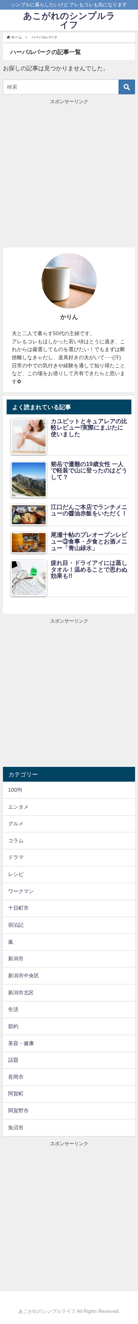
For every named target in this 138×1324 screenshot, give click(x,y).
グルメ (16, 823)
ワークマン (21, 891)
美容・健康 (21, 1043)
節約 (13, 1026)
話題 (13, 1059)
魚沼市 (16, 1127)
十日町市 (18, 907)
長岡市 (16, 1076)
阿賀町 (16, 1093)
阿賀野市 (18, 1110)
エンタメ (18, 806)
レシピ (16, 874)
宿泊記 (16, 924)
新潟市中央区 (23, 975)
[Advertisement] (69, 174)
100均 (15, 789)
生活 (13, 1009)
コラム (16, 840)
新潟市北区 (21, 992)
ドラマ (16, 857)
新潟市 (16, 958)
